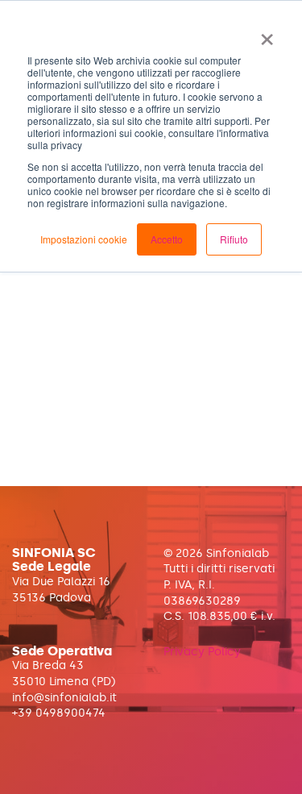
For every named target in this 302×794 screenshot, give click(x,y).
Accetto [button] (167, 239)
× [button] (267, 34)
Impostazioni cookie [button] (83, 239)
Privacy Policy (202, 652)
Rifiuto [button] (234, 239)
